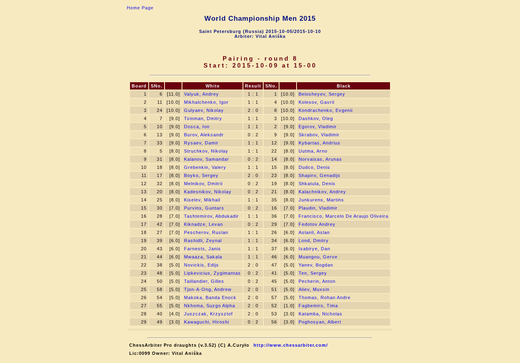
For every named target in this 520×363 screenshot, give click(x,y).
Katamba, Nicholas (320, 313)
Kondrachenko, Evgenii (326, 110)
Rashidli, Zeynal (203, 240)
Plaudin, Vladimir (318, 208)
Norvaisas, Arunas (320, 159)
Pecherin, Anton (317, 281)
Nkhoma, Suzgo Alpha (209, 305)
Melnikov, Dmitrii (203, 183)
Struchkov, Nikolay (206, 151)
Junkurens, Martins (321, 199)
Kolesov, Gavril (316, 102)
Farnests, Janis (202, 248)
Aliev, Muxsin (314, 289)
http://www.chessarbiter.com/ (291, 345)
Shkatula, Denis (317, 183)
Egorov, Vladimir (318, 126)
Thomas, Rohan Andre (325, 297)
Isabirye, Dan (314, 248)
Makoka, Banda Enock (210, 297)
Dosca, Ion (197, 126)
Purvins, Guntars (204, 208)
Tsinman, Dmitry (203, 118)
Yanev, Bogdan (316, 264)
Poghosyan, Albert (320, 321)
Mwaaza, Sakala (203, 256)
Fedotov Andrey (317, 224)
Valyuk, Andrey (201, 94)
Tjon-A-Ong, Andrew (208, 289)
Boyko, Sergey (201, 175)
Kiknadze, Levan (203, 224)
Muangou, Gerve (318, 256)
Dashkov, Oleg (316, 118)
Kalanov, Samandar (206, 159)
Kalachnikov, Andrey (322, 191)
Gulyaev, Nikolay (204, 110)
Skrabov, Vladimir (319, 134)
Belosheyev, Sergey (322, 94)
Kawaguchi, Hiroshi (206, 321)
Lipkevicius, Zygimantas (212, 273)
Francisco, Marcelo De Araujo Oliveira (343, 216)
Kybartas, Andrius (319, 142)
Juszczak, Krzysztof (208, 313)
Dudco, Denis (314, 167)
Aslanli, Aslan (314, 232)
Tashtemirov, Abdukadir (211, 216)
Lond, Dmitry (314, 240)
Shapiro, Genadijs (319, 175)
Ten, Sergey (313, 273)
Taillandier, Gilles (204, 281)
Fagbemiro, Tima (318, 305)
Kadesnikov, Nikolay (208, 191)
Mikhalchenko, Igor (206, 102)
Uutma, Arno (313, 151)
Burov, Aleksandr (204, 134)
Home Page (140, 7)
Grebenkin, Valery (205, 167)
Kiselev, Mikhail (202, 199)
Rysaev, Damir (201, 142)
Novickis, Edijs (201, 264)
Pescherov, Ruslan (206, 232)
